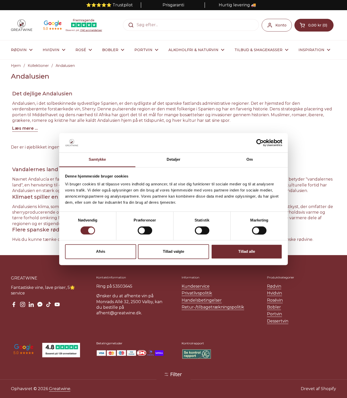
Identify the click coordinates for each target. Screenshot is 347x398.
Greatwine (59, 388)
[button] (314, 25)
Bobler (274, 307)
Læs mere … (25, 128)
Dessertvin (277, 321)
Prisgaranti (173, 5)
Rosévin (275, 300)
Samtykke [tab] (97, 159)
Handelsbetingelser (202, 300)
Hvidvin (274, 293)
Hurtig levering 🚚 (237, 5)
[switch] (145, 230)
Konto (281, 25)
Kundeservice (196, 286)
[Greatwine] (21, 25)
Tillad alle (246, 251)
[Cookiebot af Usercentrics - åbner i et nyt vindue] (260, 142)
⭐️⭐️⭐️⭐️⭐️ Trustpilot (109, 5)
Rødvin (274, 286)
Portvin (274, 314)
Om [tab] (249, 159)
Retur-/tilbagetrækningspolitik (213, 307)
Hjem (16, 65)
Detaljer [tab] (174, 159)
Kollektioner (38, 65)
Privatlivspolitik (197, 293)
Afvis (100, 251)
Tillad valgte (173, 251)
